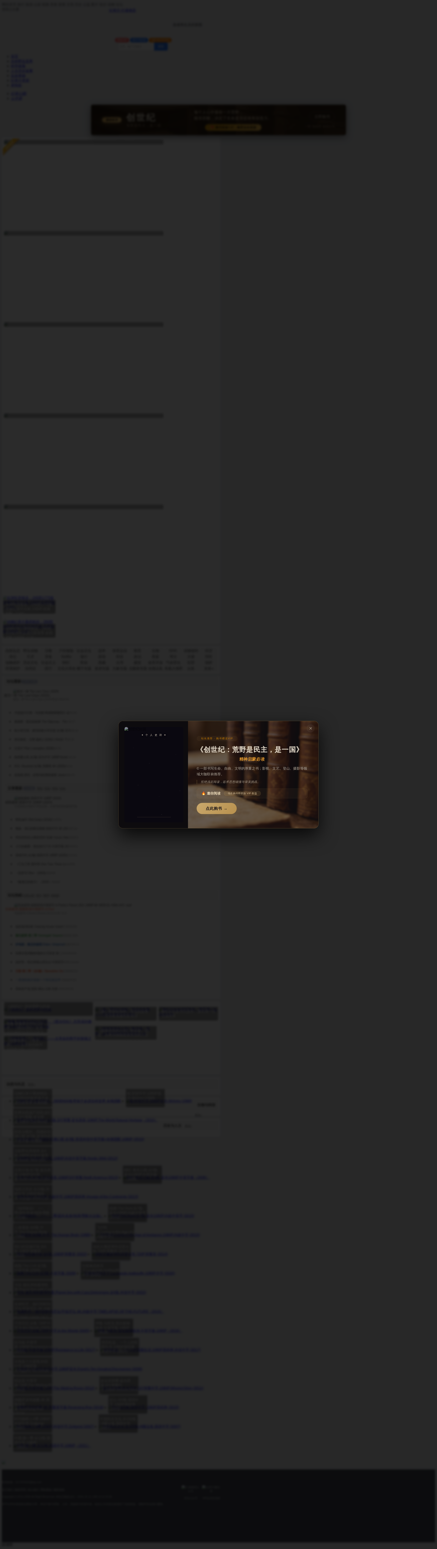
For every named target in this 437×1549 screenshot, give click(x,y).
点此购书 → (217, 808)
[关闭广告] (311, 728)
